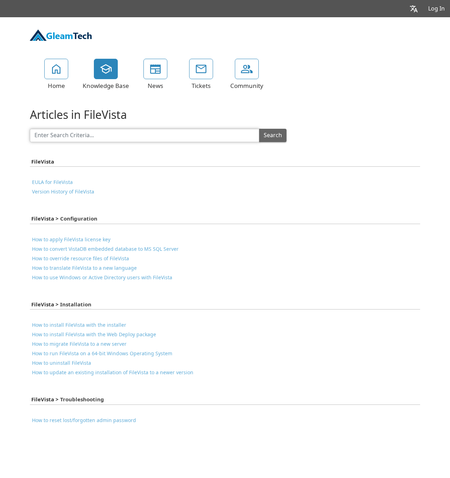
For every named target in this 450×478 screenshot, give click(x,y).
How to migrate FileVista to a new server (79, 344)
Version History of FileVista (63, 192)
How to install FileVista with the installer (79, 325)
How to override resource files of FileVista (80, 258)
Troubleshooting (82, 399)
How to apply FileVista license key (71, 239)
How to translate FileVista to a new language (84, 268)
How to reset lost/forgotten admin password (84, 420)
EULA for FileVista (52, 182)
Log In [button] (436, 8)
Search (273, 135)
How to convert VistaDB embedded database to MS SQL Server (105, 249)
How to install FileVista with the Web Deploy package (94, 334)
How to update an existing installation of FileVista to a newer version (112, 372)
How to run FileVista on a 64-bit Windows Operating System (102, 353)
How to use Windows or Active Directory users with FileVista (102, 277)
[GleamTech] (61, 34)
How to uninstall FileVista (61, 363)
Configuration (78, 219)
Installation (75, 304)
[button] (413, 8)
